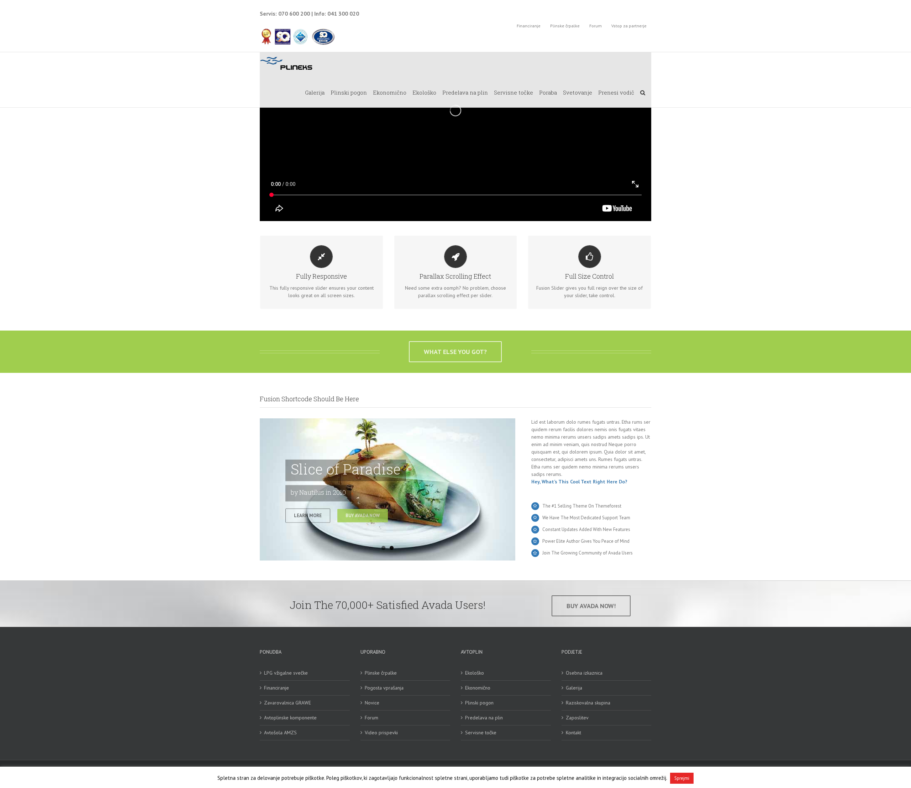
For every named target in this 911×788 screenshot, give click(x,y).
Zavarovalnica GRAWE (287, 702)
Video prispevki (381, 732)
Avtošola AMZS (280, 732)
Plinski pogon (479, 702)
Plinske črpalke (381, 673)
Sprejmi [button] (681, 778)
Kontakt (573, 732)
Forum (371, 717)
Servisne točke (480, 732)
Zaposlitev (577, 717)
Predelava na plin (484, 717)
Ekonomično (477, 688)
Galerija (574, 688)
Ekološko (474, 673)
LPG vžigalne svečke (286, 673)
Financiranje (276, 688)
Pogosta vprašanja (384, 688)
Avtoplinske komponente (290, 717)
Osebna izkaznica (584, 673)
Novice (372, 702)
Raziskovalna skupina (588, 702)
